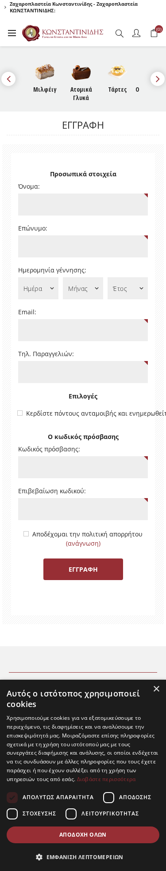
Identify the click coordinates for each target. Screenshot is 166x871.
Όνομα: (29, 186)
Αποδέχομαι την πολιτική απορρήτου (87, 534)
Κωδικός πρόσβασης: (49, 449)
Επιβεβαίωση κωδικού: (52, 491)
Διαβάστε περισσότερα (106, 779)
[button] (83, 856)
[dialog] (83, 775)
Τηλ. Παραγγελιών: (46, 354)
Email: (27, 312)
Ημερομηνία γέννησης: (52, 270)
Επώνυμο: (32, 228)
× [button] (156, 689)
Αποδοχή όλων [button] (83, 834)
